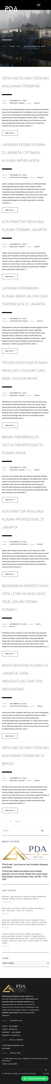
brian (37, 103)
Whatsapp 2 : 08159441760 (11, 1035)
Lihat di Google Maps (10, 1064)
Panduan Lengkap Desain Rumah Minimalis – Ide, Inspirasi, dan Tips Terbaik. (24, 909)
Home (12, 46)
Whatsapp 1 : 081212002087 (11, 1032)
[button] (35, 1078)
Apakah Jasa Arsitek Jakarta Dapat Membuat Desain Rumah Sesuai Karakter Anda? (24, 898)
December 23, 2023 (18, 100)
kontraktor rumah (19, 177)
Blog (38, 624)
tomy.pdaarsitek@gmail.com (13, 1045)
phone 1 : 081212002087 (10, 1026)
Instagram (6, 1048)
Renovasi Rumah (17, 103)
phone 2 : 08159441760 (9, 1029)
